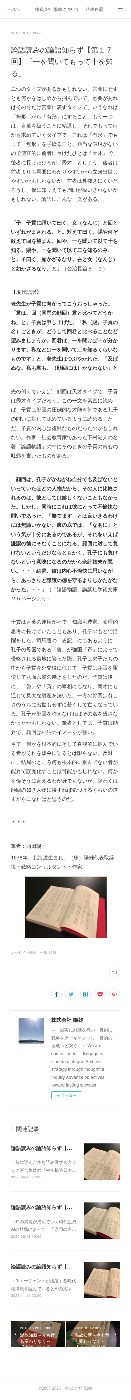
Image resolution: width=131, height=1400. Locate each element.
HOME (13, 9)
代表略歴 (94, 9)
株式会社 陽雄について (57, 9)
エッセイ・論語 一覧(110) (33, 952)
